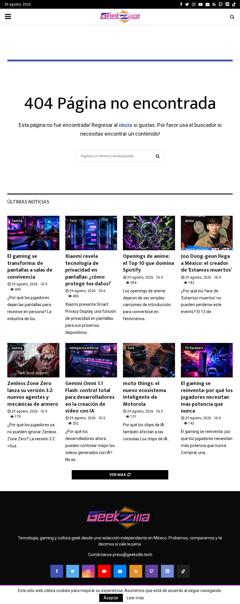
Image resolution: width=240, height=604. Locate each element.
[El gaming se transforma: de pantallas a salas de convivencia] (33, 233)
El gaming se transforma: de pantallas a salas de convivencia (29, 266)
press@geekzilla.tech (132, 554)
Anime (131, 220)
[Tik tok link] (234, 4)
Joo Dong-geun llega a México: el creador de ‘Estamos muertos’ (206, 263)
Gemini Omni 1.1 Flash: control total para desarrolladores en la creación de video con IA (89, 397)
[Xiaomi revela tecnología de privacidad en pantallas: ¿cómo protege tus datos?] (91, 233)
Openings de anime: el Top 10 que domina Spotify (148, 263)
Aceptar (111, 598)
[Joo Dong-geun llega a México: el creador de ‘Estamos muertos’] (207, 233)
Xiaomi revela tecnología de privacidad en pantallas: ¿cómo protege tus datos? (88, 270)
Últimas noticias (28, 202)
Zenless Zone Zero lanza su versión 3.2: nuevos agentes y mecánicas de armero (32, 393)
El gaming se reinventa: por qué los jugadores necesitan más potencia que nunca (207, 397)
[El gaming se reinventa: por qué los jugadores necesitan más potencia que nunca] (207, 360)
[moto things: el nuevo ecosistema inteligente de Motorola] (149, 360)
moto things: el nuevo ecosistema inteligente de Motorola (144, 393)
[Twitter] (72, 571)
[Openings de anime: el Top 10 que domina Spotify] (149, 233)
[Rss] (135, 571)
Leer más (135, 598)
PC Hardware (194, 348)
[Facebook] (56, 571)
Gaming (17, 220)
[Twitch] (151, 571)
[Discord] (227, 4)
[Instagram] (88, 571)
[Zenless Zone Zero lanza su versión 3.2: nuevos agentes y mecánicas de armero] (33, 360)
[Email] (120, 571)
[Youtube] (104, 571)
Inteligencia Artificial (84, 348)
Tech (73, 220)
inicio (125, 125)
